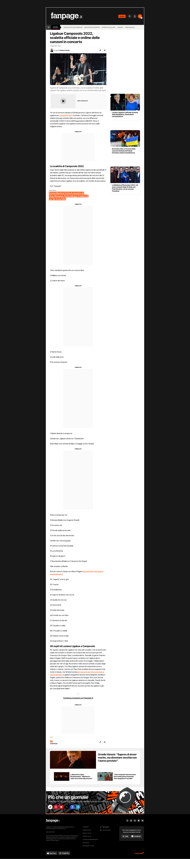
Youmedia (86, 827)
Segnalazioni (87, 830)
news (51, 737)
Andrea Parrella (65, 50)
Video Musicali (130, 27)
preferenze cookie (88, 846)
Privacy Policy (87, 833)
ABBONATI (122, 16)
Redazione (86, 842)
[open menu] (48, 27)
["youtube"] (61, 807)
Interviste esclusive (108, 27)
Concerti (120, 27)
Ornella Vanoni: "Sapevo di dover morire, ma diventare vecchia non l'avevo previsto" (117, 757)
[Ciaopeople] (139, 854)
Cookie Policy (87, 836)
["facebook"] (72, 807)
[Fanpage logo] (64, 16)
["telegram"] (78, 807)
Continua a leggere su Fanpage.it (78, 698)
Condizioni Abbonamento (90, 839)
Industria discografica (92, 27)
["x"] (67, 807)
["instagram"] (56, 807)
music (55, 27)
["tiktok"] (50, 807)
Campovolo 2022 (65, 115)
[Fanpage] (53, 820)
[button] (104, 50)
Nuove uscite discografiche (73, 27)
